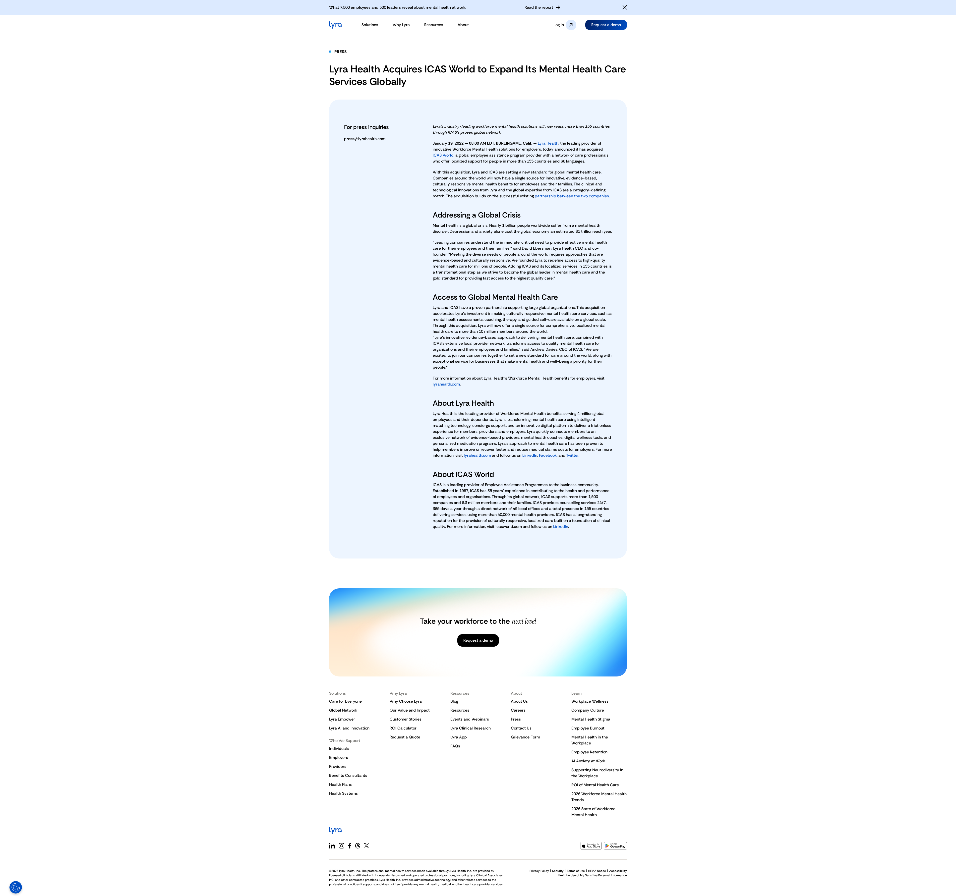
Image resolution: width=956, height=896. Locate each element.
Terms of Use (576, 871)
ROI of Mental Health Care (595, 784)
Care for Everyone (345, 701)
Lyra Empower (342, 719)
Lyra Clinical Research (470, 728)
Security (558, 871)
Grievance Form (525, 737)
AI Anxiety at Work (588, 761)
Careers (518, 710)
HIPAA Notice (597, 871)
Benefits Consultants (348, 775)
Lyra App (458, 737)
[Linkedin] (332, 845)
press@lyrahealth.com (364, 138)
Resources (459, 710)
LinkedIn (529, 455)
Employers (338, 757)
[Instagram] (341, 845)
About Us (519, 701)
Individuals (339, 748)
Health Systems (343, 793)
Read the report (539, 7)
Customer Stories (405, 719)
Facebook (548, 455)
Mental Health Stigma (590, 719)
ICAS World (443, 155)
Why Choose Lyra (406, 701)
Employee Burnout (587, 728)
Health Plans (340, 784)
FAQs (455, 746)
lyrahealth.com (446, 384)
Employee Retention (589, 752)
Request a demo (606, 24)
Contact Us (521, 728)
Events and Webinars (469, 719)
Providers (337, 766)
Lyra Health (548, 143)
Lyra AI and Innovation (349, 728)
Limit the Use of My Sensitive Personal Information (592, 875)
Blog (454, 701)
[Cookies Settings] (15, 887)
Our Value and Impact (410, 710)
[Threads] (357, 845)
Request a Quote (405, 737)
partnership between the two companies (572, 196)
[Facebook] (349, 845)
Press (340, 51)
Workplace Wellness (589, 701)
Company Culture (587, 710)
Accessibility (618, 871)
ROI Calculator (403, 728)
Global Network (343, 710)
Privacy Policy (539, 871)
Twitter (572, 455)
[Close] (625, 7)
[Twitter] (366, 845)
